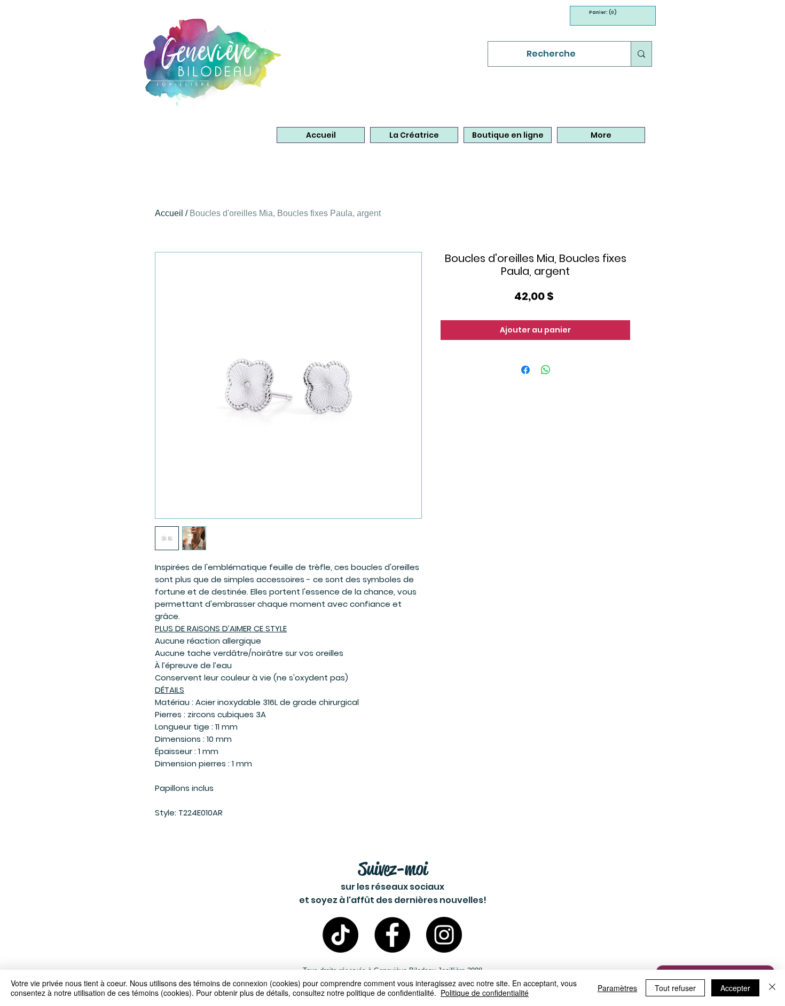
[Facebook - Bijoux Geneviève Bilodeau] (392, 935)
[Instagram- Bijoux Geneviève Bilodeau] (444, 935)
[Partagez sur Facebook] (525, 369)
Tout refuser (675, 988)
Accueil (169, 213)
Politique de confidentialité (485, 992)
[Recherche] (641, 54)
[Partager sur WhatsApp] (545, 369)
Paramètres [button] (617, 988)
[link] (599, 12)
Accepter (735, 988)
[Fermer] (772, 987)
